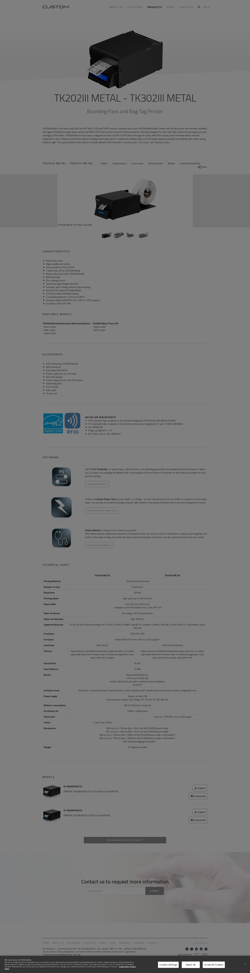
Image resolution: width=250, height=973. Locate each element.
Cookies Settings (168, 964)
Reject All (191, 964)
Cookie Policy (124, 966)
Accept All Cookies (213, 964)
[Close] (245, 964)
